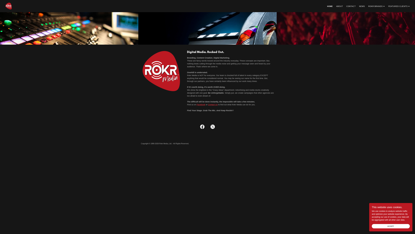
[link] (8, 6)
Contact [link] (351, 6)
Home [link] (330, 6)
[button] (376, 6)
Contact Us (213, 105)
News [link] (362, 6)
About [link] (339, 6)
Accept (390, 226)
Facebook (201, 105)
